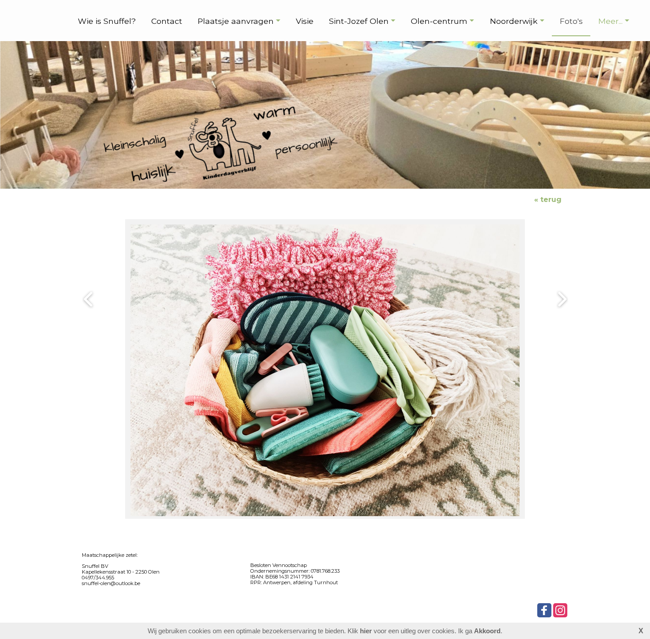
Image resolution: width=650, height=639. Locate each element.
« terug (548, 199)
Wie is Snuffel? (107, 21)
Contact (166, 21)
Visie (305, 21)
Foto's (571, 21)
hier (366, 631)
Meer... (610, 21)
